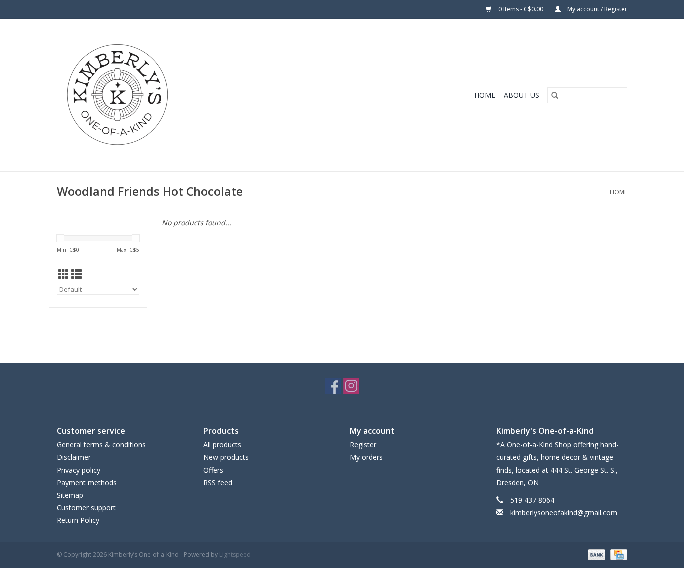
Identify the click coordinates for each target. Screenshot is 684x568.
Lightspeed (235, 554)
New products (226, 457)
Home (484, 95)
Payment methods (87, 482)
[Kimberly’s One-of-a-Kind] (182, 95)
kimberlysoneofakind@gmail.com (563, 512)
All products (222, 444)
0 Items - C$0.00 (521, 9)
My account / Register (596, 9)
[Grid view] (63, 274)
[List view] (76, 274)
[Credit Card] (617, 554)
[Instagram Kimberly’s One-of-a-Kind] (351, 386)
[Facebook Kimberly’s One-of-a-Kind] (333, 386)
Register (363, 444)
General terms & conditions (101, 444)
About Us (521, 95)
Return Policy (78, 520)
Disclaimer (74, 457)
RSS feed (217, 482)
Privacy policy (78, 470)
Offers (213, 470)
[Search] (554, 95)
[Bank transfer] (595, 554)
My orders (366, 457)
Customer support (86, 507)
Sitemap (70, 495)
